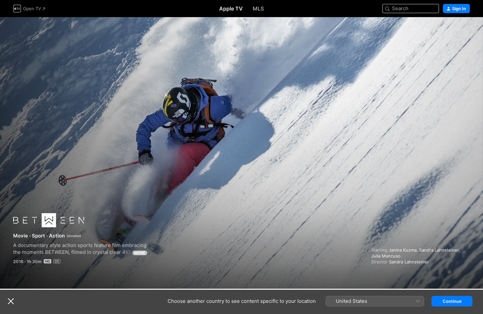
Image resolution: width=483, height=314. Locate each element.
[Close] (11, 301)
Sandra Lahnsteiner (439, 250)
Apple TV (231, 8)
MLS (258, 8)
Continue (452, 301)
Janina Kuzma (403, 250)
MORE (139, 253)
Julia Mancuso (386, 255)
